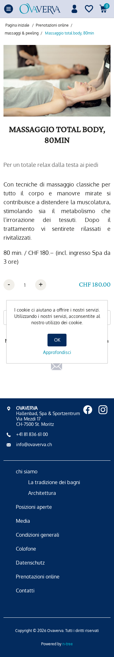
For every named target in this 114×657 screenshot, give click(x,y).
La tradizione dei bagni (54, 482)
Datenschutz (30, 562)
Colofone (26, 549)
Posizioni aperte (34, 507)
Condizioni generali (37, 535)
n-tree (67, 643)
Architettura (42, 493)
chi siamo (26, 471)
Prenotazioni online (38, 576)
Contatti (25, 590)
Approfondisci (57, 352)
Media (23, 521)
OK (57, 340)
